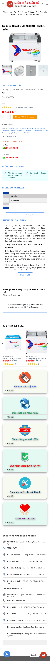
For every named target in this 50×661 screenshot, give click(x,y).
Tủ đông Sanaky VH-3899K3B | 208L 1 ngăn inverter (36, 360)
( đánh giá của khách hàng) (22, 107)
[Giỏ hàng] (47, 4)
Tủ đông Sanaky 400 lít (19, 133)
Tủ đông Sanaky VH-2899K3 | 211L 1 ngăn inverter (13, 360)
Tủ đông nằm (27, 131)
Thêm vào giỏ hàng (24, 117)
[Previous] (5, 48)
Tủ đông (17, 12)
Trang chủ (7, 12)
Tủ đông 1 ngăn (14, 128)
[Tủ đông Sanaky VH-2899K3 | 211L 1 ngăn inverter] (13, 342)
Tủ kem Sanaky (32, 14)
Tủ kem (20, 14)
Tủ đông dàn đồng (11, 136)
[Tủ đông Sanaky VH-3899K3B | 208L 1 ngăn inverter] (36, 342)
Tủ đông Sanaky (37, 131)
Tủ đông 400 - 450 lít (26, 128)
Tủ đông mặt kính (16, 131)
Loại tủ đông (28, 12)
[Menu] (3, 4)
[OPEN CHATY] (43, 655)
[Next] (44, 48)
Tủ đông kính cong (39, 128)
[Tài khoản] (43, 4)
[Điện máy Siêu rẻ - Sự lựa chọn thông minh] (23, 4)
